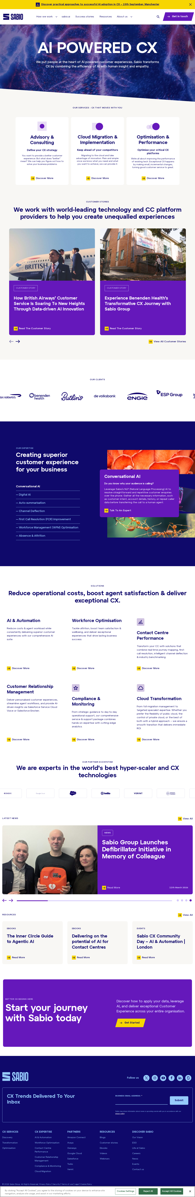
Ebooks (11, 929)
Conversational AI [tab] (28, 486)
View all (188, 819)
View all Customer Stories (170, 341)
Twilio (70, 1164)
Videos (103, 1154)
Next (18, 341)
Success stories (84, 17)
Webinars (104, 1159)
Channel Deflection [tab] (32, 511)
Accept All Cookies (171, 1191)
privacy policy (119, 1113)
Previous (4, 900)
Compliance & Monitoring (48, 1166)
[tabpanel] (97, 859)
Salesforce (72, 1159)
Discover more (44, 178)
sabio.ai (66, 17)
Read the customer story (35, 328)
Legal (76, 1184)
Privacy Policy (45, 1184)
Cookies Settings (125, 1191)
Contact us (138, 1170)
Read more (18, 957)
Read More (113, 888)
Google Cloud (74, 1154)
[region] (97, 1191)
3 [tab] (186, 900)
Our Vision (137, 1138)
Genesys (71, 1148)
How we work (44, 17)
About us (122, 17)
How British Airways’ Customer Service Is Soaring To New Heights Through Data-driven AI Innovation (49, 304)
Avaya (70, 1143)
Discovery (7, 1138)
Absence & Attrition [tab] (32, 536)
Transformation (10, 1143)
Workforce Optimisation (47, 1143)
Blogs (102, 1138)
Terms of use (67, 1184)
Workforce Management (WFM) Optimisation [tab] (48, 527)
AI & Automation (43, 1138)
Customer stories (109, 1143)
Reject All (148, 1191)
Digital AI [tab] (25, 495)
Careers (136, 1154)
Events (141, 929)
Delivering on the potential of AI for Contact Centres (90, 942)
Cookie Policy (86, 1184)
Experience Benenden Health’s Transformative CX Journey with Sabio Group (138, 304)
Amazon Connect (76, 1138)
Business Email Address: (128, 1096)
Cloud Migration (43, 1171)
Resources (106, 17)
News (107, 833)
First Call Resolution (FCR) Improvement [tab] (45, 519)
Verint (70, 1170)
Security (56, 1184)
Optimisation (9, 1148)
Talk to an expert (120, 510)
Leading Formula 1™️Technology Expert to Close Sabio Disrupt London (143, 850)
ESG (134, 1143)
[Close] (190, 1191)
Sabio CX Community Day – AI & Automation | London (161, 942)
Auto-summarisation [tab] (32, 503)
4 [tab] (191, 900)
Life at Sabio (138, 1148)
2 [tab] (182, 900)
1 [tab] (178, 900)
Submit (179, 1100)
